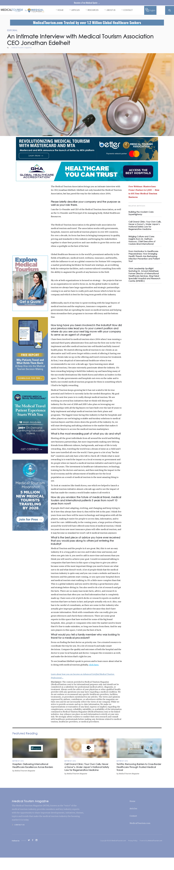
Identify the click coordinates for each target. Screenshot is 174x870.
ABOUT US (111, 10)
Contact (133, 816)
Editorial (169, 56)
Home (132, 801)
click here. (94, 665)
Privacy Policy (132, 841)
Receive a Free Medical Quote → (87, 2)
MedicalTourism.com (140, 823)
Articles (133, 808)
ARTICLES (75, 10)
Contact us (19, 825)
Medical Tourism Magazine (21, 47)
